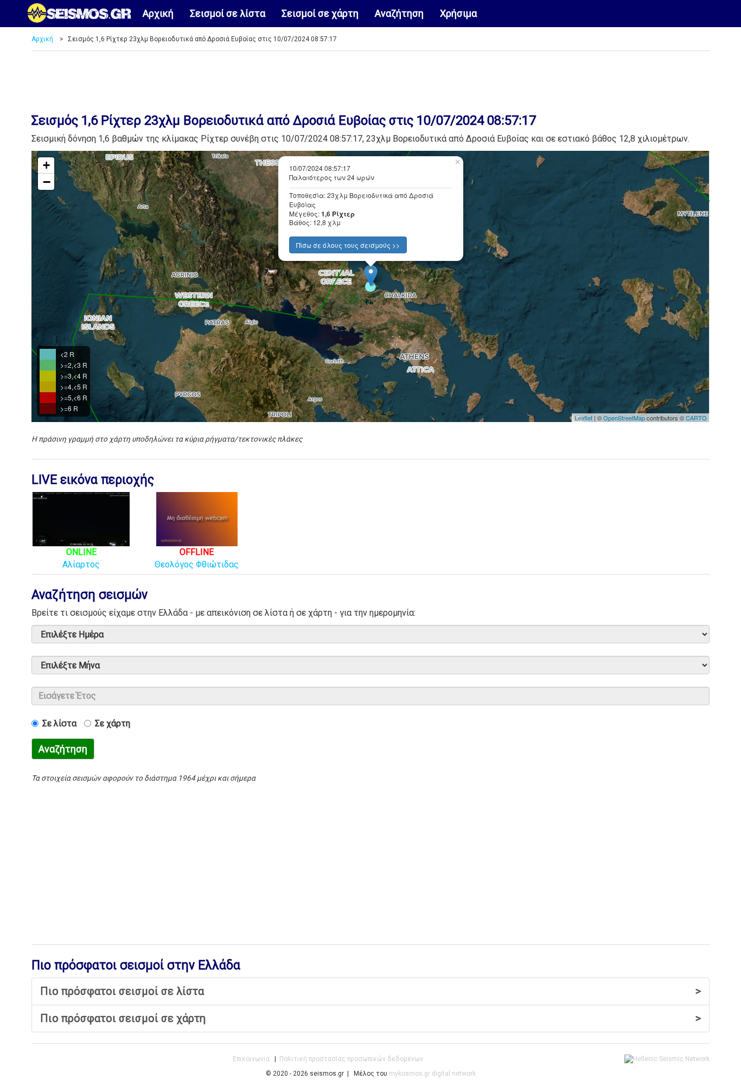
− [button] (46, 181)
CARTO (696, 417)
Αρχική (158, 13)
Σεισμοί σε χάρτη (320, 13)
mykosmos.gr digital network (432, 1073)
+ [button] (46, 165)
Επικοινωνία (251, 1059)
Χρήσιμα (458, 13)
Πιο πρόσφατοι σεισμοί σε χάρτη (370, 1018)
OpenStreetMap (624, 417)
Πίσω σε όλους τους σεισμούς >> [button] (348, 245)
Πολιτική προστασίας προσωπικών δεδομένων (351, 1059)
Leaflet (583, 417)
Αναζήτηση (399, 13)
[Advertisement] (370, 78)
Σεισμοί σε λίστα (227, 13)
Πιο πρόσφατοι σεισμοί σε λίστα (370, 991)
